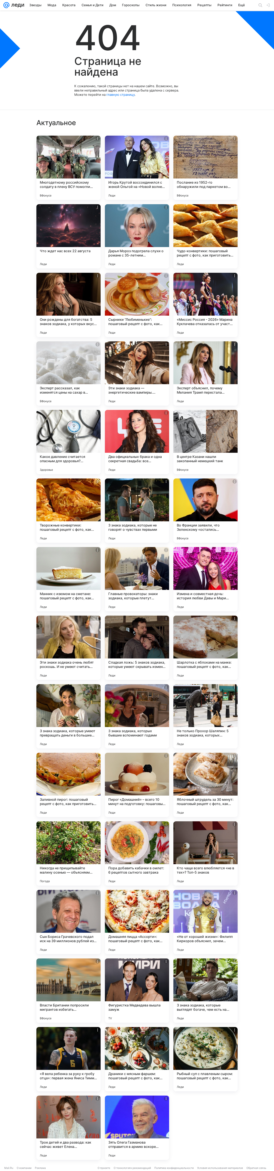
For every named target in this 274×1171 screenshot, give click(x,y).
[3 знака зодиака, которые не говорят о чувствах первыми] (137, 510)
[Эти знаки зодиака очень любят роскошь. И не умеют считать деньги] (68, 648)
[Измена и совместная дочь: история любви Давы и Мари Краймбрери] (205, 579)
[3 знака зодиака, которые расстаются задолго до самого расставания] (205, 1128)
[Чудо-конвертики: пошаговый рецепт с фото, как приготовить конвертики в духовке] (205, 236)
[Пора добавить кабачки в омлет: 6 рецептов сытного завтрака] (137, 853)
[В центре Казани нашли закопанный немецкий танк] (205, 442)
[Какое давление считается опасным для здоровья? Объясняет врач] (68, 442)
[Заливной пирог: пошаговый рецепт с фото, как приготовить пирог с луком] (68, 785)
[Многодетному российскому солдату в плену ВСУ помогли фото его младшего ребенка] (68, 168)
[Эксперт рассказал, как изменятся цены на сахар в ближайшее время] (68, 373)
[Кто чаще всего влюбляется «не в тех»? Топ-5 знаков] (205, 853)
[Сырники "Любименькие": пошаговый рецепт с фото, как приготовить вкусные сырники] (137, 305)
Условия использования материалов (220, 1168)
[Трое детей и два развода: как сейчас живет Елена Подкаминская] (68, 1128)
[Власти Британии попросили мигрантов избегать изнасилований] (68, 990)
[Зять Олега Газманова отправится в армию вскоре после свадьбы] (137, 1128)
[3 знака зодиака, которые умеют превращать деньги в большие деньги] (68, 716)
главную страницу (120, 95)
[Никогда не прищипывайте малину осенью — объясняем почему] (68, 853)
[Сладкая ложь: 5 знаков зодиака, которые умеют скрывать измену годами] (137, 648)
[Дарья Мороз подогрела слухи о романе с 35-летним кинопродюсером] (137, 236)
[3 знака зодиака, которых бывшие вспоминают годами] (137, 716)
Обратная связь (256, 1168)
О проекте (104, 1168)
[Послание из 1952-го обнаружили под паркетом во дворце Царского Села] (205, 168)
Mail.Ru (8, 1168)
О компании (24, 1168)
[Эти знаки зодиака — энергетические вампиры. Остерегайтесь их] (137, 373)
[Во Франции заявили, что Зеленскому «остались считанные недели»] (205, 510)
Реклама (40, 1168)
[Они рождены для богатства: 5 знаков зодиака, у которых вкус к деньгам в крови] (68, 305)
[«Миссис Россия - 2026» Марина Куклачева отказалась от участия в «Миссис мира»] (205, 305)
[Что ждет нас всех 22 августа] (68, 236)
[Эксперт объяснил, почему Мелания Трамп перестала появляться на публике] (205, 373)
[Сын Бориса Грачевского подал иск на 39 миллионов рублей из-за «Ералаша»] (68, 922)
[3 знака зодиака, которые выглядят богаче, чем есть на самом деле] (205, 990)
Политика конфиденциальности (174, 1168)
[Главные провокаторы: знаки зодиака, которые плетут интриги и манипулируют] (137, 579)
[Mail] (6, 5)
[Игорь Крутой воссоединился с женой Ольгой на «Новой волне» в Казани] (137, 168)
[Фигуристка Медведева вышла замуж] (137, 990)
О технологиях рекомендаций (132, 1168)
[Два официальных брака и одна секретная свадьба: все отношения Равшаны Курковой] (137, 442)
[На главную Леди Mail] (16, 5)
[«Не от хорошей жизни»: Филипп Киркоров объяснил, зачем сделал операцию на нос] (205, 922)
